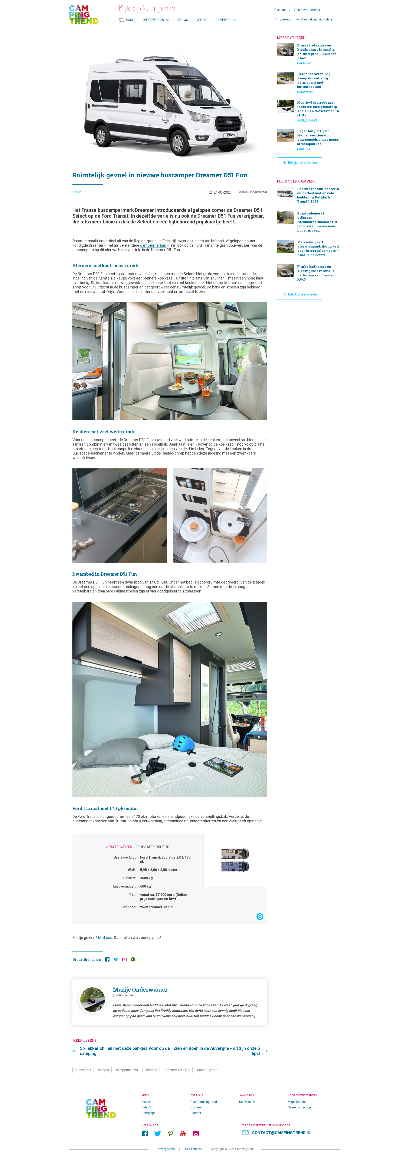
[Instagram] (196, 1133)
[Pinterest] (170, 1133)
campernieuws (127, 1070)
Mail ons (105, 937)
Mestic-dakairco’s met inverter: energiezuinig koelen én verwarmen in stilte (308, 111)
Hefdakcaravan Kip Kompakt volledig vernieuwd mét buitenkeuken (308, 83)
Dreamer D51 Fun (177, 1070)
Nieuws (182, 20)
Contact (195, 1113)
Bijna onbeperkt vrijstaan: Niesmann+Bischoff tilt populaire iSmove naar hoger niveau (308, 222)
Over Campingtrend (203, 1102)
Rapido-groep (207, 1070)
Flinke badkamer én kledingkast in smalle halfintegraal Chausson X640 (308, 54)
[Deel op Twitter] (116, 960)
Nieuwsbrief (247, 1102)
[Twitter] (157, 1133)
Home (130, 20)
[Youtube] (183, 1133)
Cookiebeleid (193, 1148)
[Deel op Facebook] (107, 960)
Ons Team (197, 1107)
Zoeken (284, 19)
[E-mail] (124, 960)
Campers (79, 192)
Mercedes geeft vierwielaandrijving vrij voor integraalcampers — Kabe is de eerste (308, 249)
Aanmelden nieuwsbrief (317, 19)
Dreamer (151, 1070)
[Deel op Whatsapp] (133, 960)
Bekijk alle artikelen (302, 163)
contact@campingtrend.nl (281, 1132)
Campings (223, 20)
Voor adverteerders (307, 10)
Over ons (280, 10)
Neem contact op (299, 1107)
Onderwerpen (153, 20)
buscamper (83, 1070)
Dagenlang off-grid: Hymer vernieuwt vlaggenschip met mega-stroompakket (308, 140)
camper (103, 1070)
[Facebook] (145, 1133)
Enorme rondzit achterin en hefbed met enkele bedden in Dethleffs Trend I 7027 (308, 196)
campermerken (153, 245)
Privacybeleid (166, 1148)
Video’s (201, 20)
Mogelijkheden (297, 1102)
